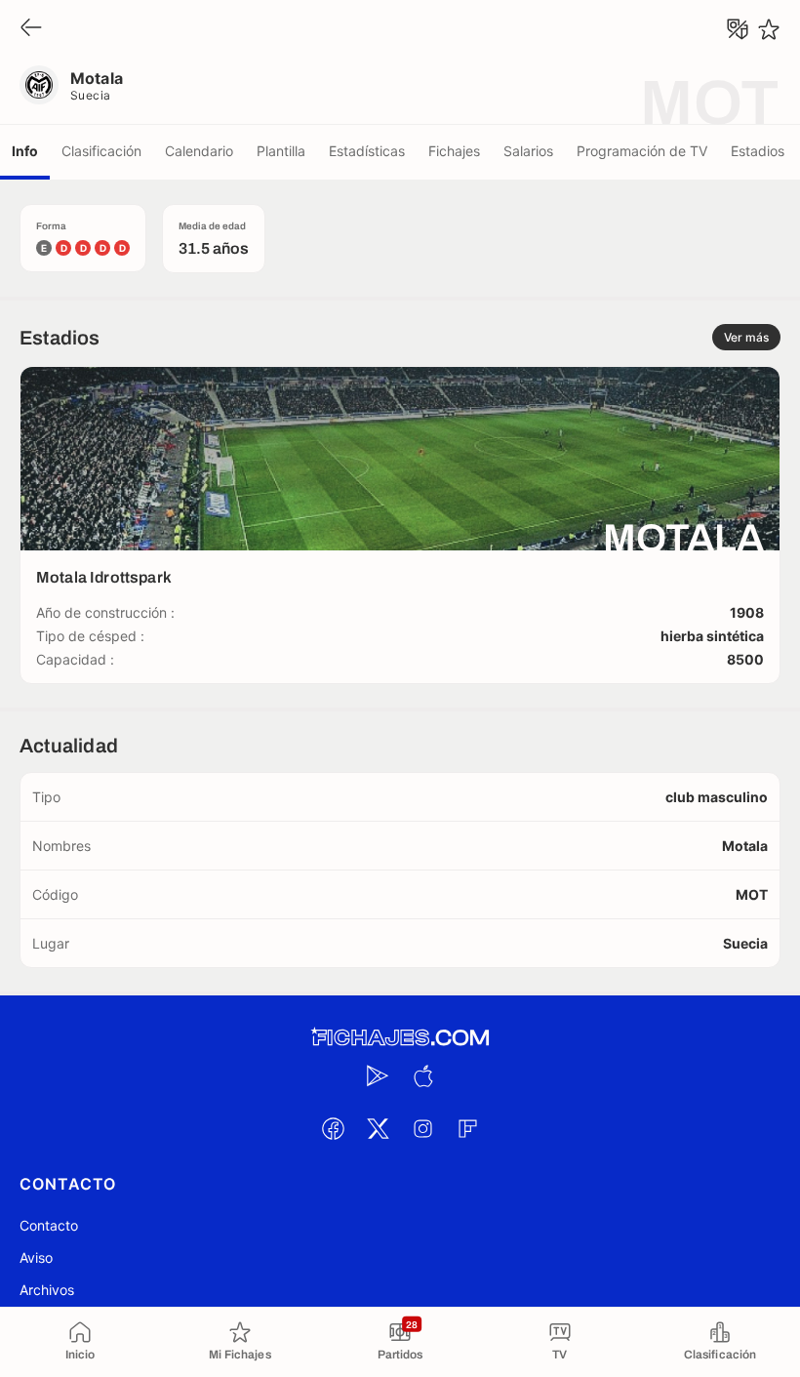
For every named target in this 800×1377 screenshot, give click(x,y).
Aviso (36, 1257)
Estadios (757, 150)
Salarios (528, 150)
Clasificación (101, 150)
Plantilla (281, 150)
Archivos (47, 1289)
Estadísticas (367, 150)
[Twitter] (377, 1128)
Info (25, 150)
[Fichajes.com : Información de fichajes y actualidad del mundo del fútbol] (400, 1038)
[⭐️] (768, 29)
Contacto (49, 1225)
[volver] (31, 29)
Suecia (90, 95)
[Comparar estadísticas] (737, 29)
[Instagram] (422, 1128)
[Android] (377, 1075)
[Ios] (422, 1075)
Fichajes (454, 150)
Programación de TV (642, 150)
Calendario (199, 150)
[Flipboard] (467, 1128)
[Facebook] (332, 1128)
